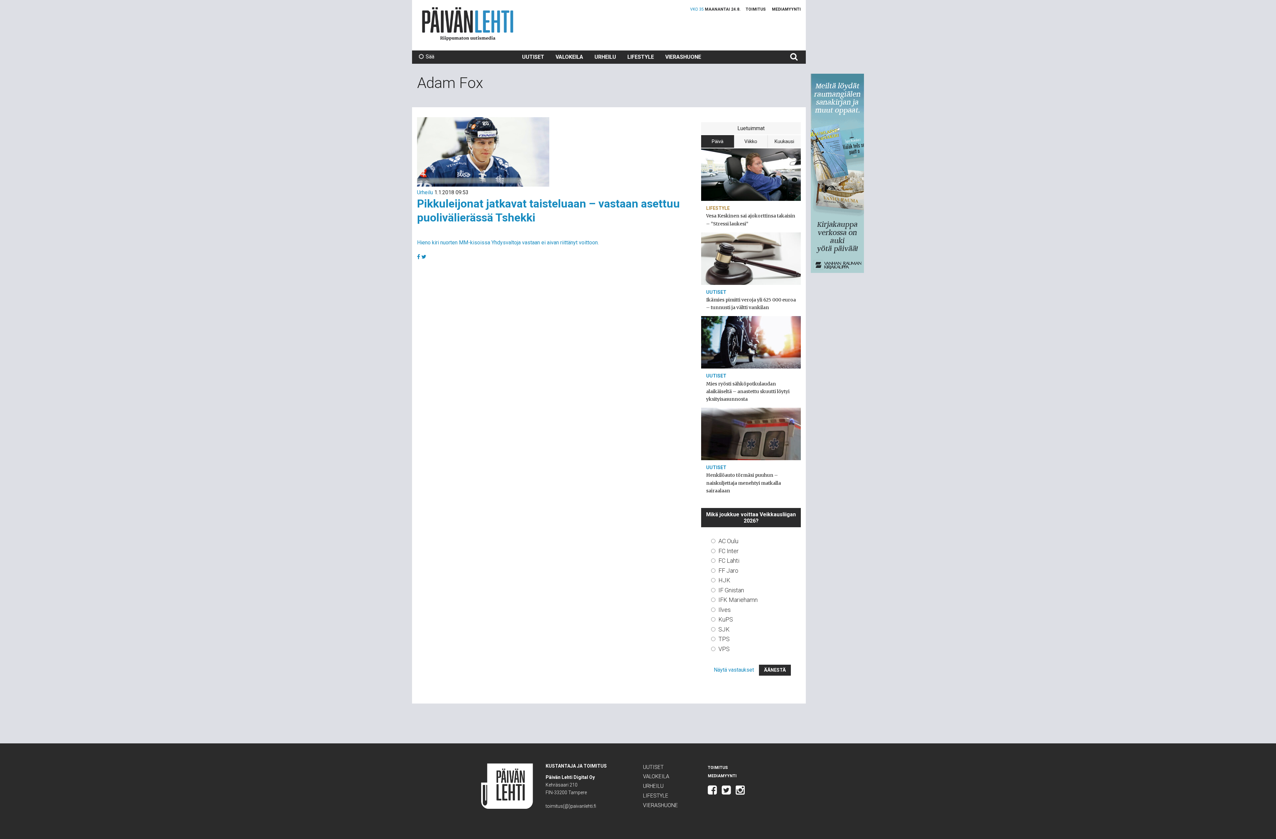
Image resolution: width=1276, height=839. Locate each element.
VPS (724, 648)
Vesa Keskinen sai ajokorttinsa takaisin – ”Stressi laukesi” (750, 219)
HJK (724, 580)
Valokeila (569, 57)
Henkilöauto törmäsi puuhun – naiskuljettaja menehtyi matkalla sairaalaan (743, 482)
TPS (724, 638)
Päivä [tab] (717, 141)
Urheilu (605, 57)
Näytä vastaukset (734, 670)
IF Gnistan (731, 590)
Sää (430, 56)
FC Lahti (728, 560)
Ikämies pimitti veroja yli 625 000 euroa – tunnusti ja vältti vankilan (751, 303)
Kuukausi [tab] (784, 141)
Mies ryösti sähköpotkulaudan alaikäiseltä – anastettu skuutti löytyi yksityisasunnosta (748, 391)
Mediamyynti (786, 9)
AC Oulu (728, 541)
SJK (724, 629)
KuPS (725, 619)
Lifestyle (640, 57)
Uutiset (533, 57)
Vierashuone (683, 57)
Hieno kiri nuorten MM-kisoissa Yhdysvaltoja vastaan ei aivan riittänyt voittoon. (508, 242)
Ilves (724, 609)
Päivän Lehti (467, 24)
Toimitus (756, 9)
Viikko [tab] (750, 141)
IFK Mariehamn (738, 599)
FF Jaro (728, 570)
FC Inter (728, 550)
